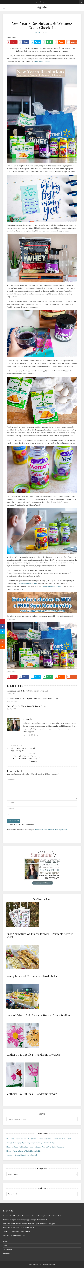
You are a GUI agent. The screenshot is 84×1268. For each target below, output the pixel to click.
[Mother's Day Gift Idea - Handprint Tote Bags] (42, 1035)
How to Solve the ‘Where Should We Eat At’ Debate (26, 706)
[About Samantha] (42, 868)
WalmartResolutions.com (42, 61)
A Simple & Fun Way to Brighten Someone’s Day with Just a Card (32, 698)
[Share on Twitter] (2, 631)
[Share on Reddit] (2, 646)
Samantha (38, 32)
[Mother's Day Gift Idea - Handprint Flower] (42, 1074)
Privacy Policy (7, 1249)
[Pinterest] (47, 2)
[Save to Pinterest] (2, 621)
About (5, 1245)
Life (47, 32)
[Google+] (29, 735)
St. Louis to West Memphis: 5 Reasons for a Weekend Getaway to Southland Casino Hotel (38, 1139)
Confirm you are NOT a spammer (21, 824)
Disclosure (6, 1253)
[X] (37, 2)
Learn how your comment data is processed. (51, 830)
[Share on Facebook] (2, 626)
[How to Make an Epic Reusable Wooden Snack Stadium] (42, 996)
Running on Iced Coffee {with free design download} (27, 691)
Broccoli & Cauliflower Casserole (14, 1235)
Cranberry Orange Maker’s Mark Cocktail (21, 1155)
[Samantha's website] (24, 735)
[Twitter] (37, 735)
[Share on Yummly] (2, 641)
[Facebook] (43, 2)
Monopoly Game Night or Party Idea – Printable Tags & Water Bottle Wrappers (35, 1147)
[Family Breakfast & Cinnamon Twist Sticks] (42, 957)
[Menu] (4, 8)
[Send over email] (2, 636)
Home (5, 1242)
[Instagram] (40, 2)
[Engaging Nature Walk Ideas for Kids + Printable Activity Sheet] (42, 914)
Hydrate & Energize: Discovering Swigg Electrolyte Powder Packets (30, 1143)
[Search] (81, 2)
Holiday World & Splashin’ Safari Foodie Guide (23, 1151)
